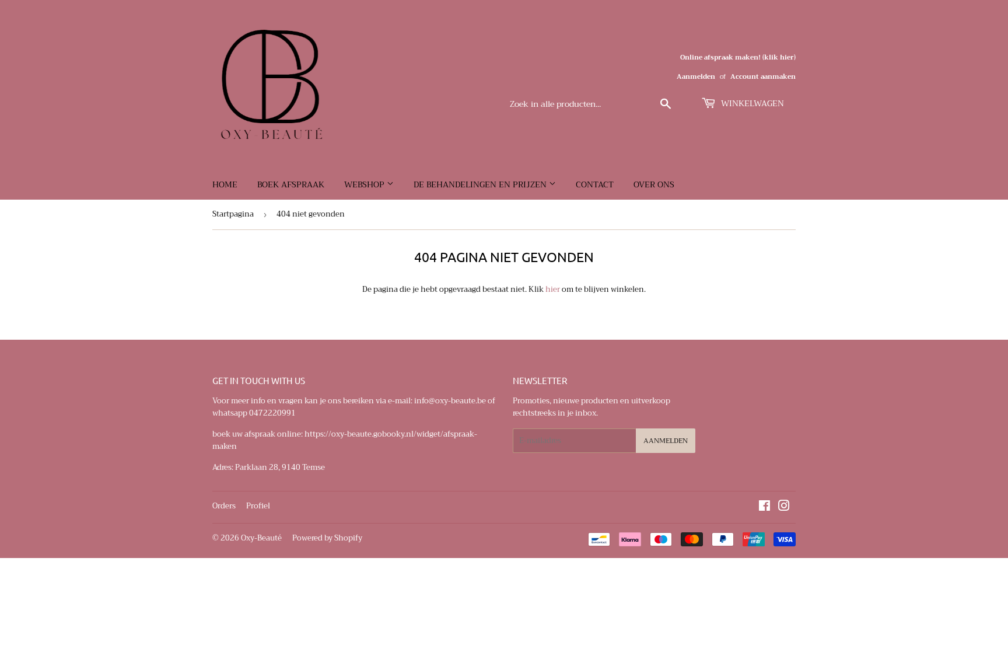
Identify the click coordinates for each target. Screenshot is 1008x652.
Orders (224, 505)
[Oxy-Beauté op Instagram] (784, 507)
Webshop (365, 184)
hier (552, 289)
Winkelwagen (751, 103)
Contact (595, 184)
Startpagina (233, 214)
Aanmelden (696, 76)
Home (224, 184)
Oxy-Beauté (261, 538)
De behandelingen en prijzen (481, 184)
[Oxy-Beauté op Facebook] (764, 507)
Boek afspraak (290, 184)
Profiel (258, 505)
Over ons (654, 184)
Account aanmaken (763, 76)
